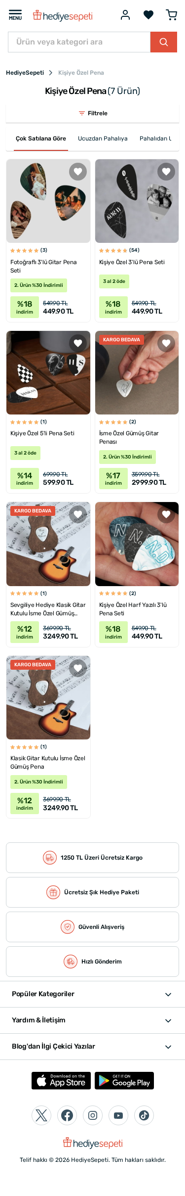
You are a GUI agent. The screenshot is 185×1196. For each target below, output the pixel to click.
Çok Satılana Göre (41, 138)
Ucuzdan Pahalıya (103, 138)
